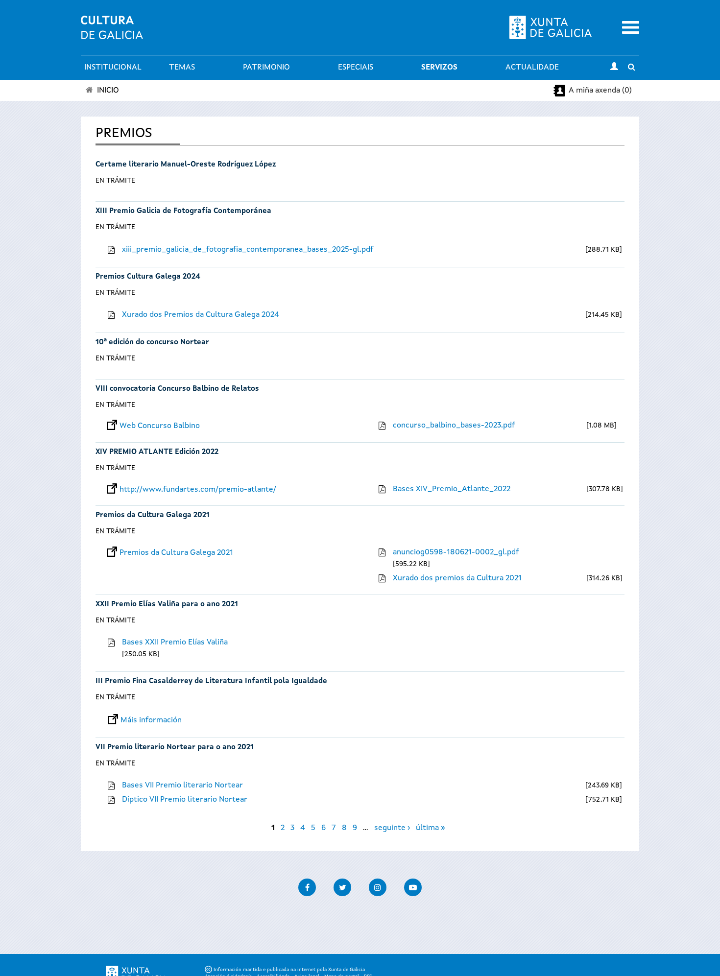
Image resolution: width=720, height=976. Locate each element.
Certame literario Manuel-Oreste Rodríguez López (186, 164)
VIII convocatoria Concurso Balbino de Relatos (177, 389)
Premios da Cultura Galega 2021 (153, 515)
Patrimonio (266, 67)
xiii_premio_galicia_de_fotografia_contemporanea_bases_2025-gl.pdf (247, 250)
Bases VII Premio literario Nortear (182, 785)
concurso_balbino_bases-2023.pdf (454, 425)
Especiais (355, 67)
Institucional (113, 67)
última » (430, 828)
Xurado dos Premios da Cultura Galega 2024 (200, 315)
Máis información (151, 720)
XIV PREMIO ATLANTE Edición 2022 (157, 452)
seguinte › (392, 828)
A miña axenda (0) (600, 91)
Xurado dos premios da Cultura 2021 (457, 578)
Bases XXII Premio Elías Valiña (175, 642)
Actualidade (532, 67)
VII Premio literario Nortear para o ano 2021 (175, 747)
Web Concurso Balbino (160, 426)
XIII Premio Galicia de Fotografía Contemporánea (183, 211)
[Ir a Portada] (112, 33)
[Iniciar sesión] (614, 67)
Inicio (108, 91)
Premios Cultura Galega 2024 (148, 277)
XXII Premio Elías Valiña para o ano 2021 (167, 604)
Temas (182, 67)
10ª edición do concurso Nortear (152, 342)
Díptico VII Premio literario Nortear (184, 800)
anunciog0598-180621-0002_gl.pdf (456, 552)
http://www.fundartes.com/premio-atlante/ (198, 490)
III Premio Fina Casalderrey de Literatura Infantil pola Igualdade (211, 681)
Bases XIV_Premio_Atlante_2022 (451, 489)
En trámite (115, 180)
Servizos (439, 67)
